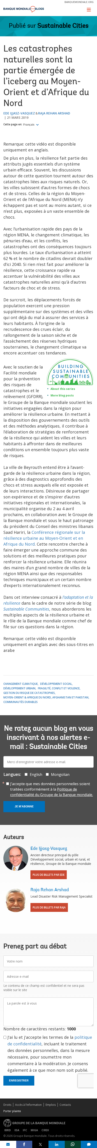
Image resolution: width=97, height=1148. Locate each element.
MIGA (34, 1130)
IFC (25, 1130)
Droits (7, 1105)
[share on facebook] (24, 1144)
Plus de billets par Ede (49, 875)
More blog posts (62, 395)
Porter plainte (12, 1111)
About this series (63, 389)
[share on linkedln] (56, 1144)
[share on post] (40, 1144)
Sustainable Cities (62, 26)
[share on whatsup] (73, 1144)
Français (29, 124)
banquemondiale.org (79, 2)
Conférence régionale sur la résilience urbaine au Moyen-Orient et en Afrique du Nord (44, 538)
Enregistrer (19, 1080)
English (36, 774)
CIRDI (45, 1130)
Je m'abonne (24, 806)
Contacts (65, 1105)
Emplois (51, 1105)
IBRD (7, 1130)
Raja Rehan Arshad (54, 113)
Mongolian (60, 774)
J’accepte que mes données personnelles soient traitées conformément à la (51, 789)
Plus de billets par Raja (49, 907)
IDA (16, 1130)
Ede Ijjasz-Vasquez (19, 113)
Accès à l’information (28, 1105)
